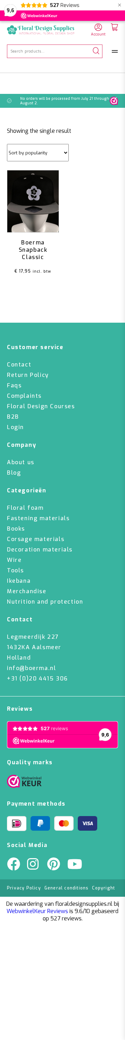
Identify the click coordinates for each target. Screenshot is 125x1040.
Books (16, 528)
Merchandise (27, 591)
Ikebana (19, 581)
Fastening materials (38, 518)
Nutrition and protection (45, 601)
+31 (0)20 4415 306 (37, 678)
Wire (14, 560)
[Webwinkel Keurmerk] (24, 783)
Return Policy (28, 375)
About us (20, 462)
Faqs (14, 385)
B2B (13, 416)
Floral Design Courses (41, 406)
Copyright (103, 888)
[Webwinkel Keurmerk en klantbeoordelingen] (114, 101)
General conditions (66, 888)
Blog (14, 472)
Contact (19, 364)
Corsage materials (35, 539)
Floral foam (25, 507)
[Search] (96, 51)
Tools (15, 570)
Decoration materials (40, 549)
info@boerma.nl (31, 668)
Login (15, 427)
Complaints (24, 396)
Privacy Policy (24, 888)
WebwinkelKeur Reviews (37, 911)
